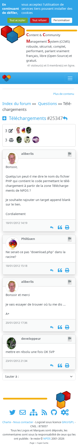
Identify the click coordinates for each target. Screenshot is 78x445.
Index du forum (16, 103)
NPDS (47, 438)
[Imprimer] (67, 227)
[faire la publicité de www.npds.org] (24, 412)
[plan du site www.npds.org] (35, 412)
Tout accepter (18, 20)
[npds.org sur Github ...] (55, 412)
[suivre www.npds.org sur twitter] (14, 412)
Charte (6, 422)
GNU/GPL (68, 422)
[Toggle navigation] (70, 78)
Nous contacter (23, 422)
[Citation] (60, 227)
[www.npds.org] (62, 398)
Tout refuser (39, 20)
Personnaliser (62, 20)
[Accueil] (6, 78)
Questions (47, 103)
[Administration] (65, 412)
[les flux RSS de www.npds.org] (46, 412)
